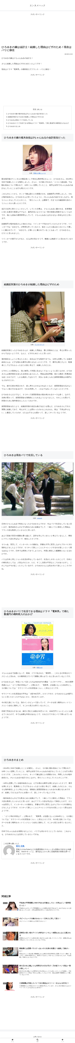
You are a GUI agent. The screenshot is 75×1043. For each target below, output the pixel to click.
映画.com (39, 667)
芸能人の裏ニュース (39, 173)
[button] (69, 507)
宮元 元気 (20, 846)
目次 (34, 109)
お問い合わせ (37, 1036)
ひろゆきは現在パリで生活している (20, 120)
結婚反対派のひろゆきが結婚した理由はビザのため (26, 117)
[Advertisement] (37, 29)
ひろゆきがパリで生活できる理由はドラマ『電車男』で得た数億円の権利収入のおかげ (38, 123)
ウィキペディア (39, 344)
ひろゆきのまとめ (14, 126)
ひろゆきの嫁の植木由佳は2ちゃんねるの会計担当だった (28, 114)
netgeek (39, 518)
